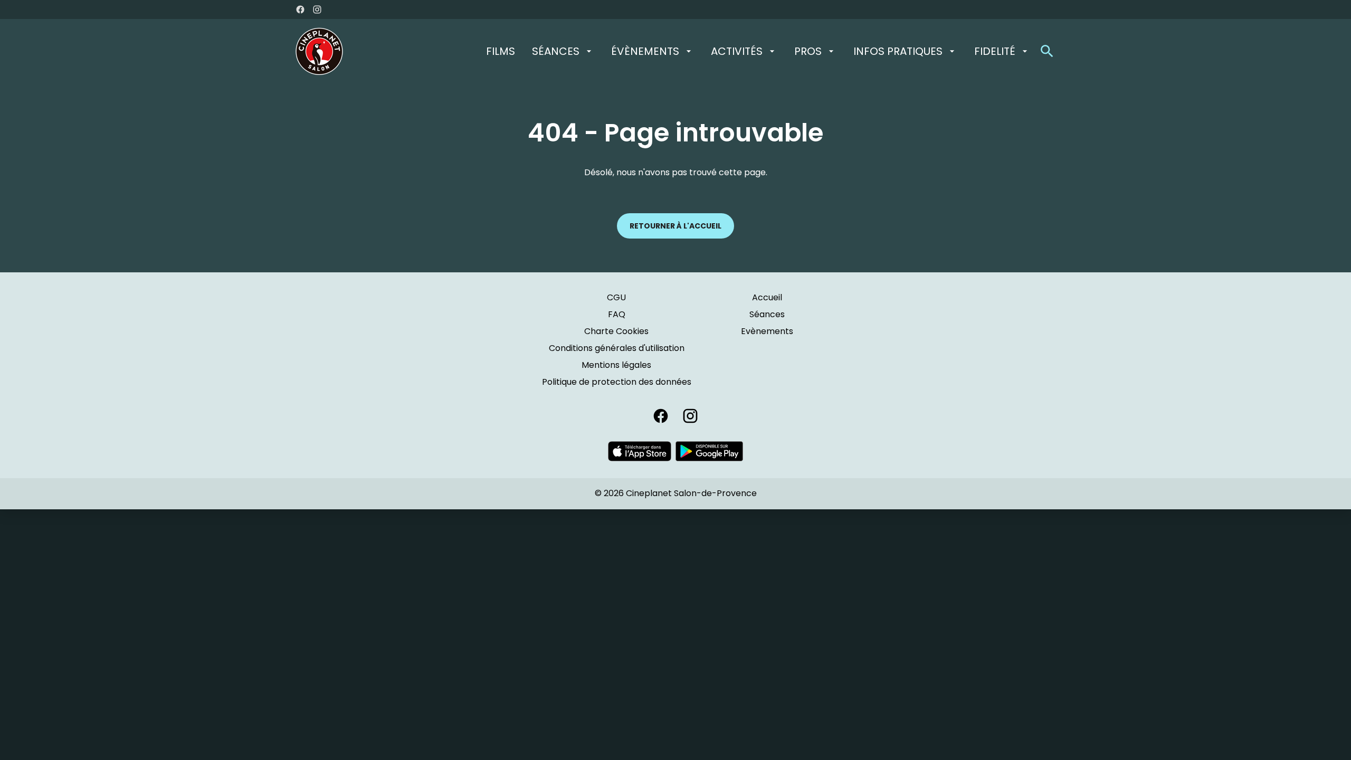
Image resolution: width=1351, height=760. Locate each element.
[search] (1047, 51)
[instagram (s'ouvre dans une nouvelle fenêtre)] (317, 9)
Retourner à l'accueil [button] (675, 226)
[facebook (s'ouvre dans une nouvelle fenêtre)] (300, 9)
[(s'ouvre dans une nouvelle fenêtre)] (639, 451)
